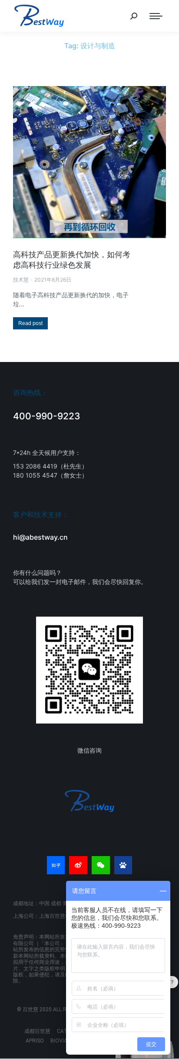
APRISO (35, 1041)
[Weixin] (101, 865)
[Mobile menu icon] (156, 16)
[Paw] (123, 865)
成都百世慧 (37, 1031)
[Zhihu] (56, 865)
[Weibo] (78, 865)
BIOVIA (58, 1041)
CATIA (64, 1031)
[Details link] (89, 162)
